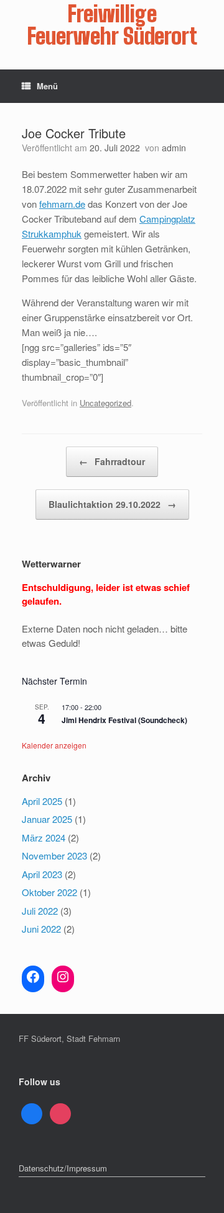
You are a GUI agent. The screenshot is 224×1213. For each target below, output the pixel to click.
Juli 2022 (40, 910)
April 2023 (42, 874)
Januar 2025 (47, 818)
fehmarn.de (62, 203)
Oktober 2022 (49, 892)
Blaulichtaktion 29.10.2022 (112, 504)
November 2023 (54, 855)
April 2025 (42, 800)
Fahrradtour (112, 461)
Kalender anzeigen (54, 745)
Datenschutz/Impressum (63, 1168)
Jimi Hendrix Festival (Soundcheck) (124, 720)
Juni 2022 (41, 928)
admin (174, 147)
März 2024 (43, 837)
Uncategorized (105, 403)
